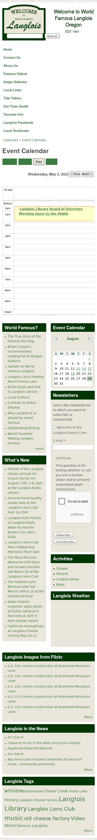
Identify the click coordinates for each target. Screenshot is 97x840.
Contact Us (12, 57)
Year (51, 162)
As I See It (15, 737)
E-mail (59, 440)
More (88, 717)
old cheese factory (47, 818)
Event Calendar (34, 140)
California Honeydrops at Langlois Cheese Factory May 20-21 (26, 630)
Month (10, 162)
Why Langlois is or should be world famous (22, 417)
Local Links (12, 90)
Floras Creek (56, 791)
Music (60, 584)
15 (90, 368)
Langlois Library (67, 579)
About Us (10, 65)
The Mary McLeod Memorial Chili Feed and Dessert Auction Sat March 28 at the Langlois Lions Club (24, 567)
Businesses (35, 791)
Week (25, 162)
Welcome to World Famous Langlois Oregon (74, 17)
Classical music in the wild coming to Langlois (44, 743)
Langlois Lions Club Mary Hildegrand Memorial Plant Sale (23, 547)
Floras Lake (78, 791)
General (62, 573)
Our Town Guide (15, 106)
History (11, 800)
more (39, 448)
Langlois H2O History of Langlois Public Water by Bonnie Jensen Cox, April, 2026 (24, 527)
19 (73, 373)
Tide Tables (12, 98)
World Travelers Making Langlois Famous (20, 438)
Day (40, 162)
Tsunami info (13, 114)
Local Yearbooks (16, 130)
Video (78, 818)
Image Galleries (15, 82)
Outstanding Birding (23, 428)
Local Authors (19, 397)
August (73, 338)
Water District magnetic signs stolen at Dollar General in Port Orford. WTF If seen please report (25, 611)
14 (84, 368)
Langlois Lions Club (51, 809)
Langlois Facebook (18, 122)
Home (7, 49)
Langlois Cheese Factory (38, 800)
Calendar (10, 140)
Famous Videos (15, 73)
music (14, 818)
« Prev (76, 174)
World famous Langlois (26, 825)
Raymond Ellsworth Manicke (30, 748)
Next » (87, 174)
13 (78, 368)
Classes (62, 568)
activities (15, 790)
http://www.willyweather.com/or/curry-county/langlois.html (74, 640)
